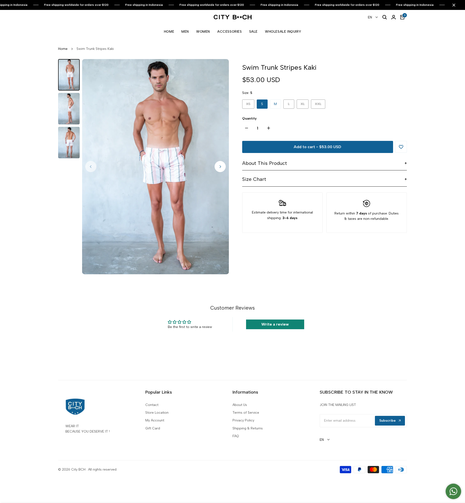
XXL (320, 105)
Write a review (275, 324)
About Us (239, 405)
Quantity (249, 118)
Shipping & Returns (247, 428)
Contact (151, 405)
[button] (401, 147)
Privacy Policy (243, 420)
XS (250, 105)
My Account (154, 420)
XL (304, 105)
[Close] (452, 5)
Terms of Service (245, 413)
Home (63, 49)
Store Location (157, 413)
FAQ (235, 436)
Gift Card (152, 428)
